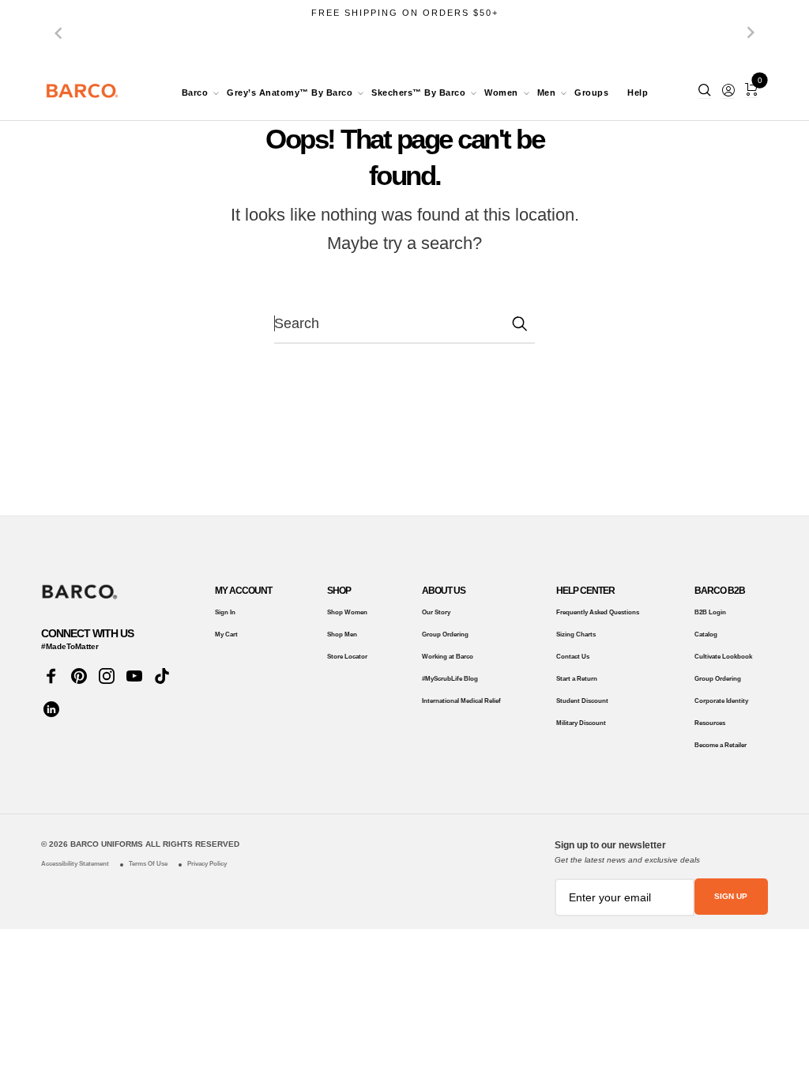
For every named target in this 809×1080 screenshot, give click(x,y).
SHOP (339, 590)
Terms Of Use (148, 863)
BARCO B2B (719, 590)
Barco (195, 92)
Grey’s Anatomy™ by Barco (289, 92)
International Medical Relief (461, 700)
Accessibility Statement (75, 863)
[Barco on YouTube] (134, 676)
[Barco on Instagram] (106, 676)
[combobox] (404, 323)
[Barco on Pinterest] (78, 676)
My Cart (226, 634)
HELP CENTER (585, 590)
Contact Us (572, 656)
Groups (591, 92)
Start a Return (576, 678)
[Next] (750, 32)
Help (637, 92)
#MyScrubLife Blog (450, 678)
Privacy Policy (207, 863)
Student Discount (582, 700)
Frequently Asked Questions (597, 612)
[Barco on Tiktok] (161, 676)
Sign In (225, 612)
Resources (709, 723)
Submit (519, 323)
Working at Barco (447, 656)
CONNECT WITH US (87, 633)
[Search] (704, 90)
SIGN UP (730, 896)
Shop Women (347, 612)
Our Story (436, 612)
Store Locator (347, 656)
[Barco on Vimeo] (51, 709)
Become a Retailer (720, 745)
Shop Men (342, 634)
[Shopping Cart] (751, 89)
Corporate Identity (721, 700)
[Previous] (58, 32)
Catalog (705, 634)
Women (501, 92)
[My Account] (728, 90)
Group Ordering (445, 634)
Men (546, 92)
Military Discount (581, 723)
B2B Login (710, 612)
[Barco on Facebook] (51, 676)
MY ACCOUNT (243, 590)
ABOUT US (443, 590)
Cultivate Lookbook (723, 656)
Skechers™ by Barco (418, 92)
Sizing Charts (576, 634)
